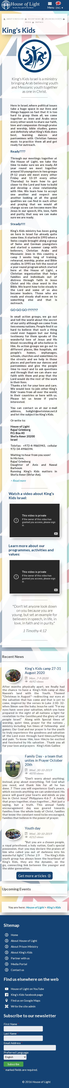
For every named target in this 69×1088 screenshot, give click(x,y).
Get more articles (34, 876)
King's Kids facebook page (27, 994)
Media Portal (19, 964)
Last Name (11, 1033)
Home (14, 935)
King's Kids (54, 907)
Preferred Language (16, 1052)
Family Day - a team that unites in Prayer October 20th (44, 760)
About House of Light (24, 940)
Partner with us (20, 958)
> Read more (18, 480)
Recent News (34, 19)
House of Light (35, 907)
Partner (39, 22)
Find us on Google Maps (25, 1000)
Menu (50, 7)
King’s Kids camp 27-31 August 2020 (43, 670)
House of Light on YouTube (27, 988)
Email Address (13, 1043)
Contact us (17, 970)
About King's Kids (15, 19)
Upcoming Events (53, 19)
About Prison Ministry (24, 946)
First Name (11, 1024)
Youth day (32, 828)
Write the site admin (23, 1006)
